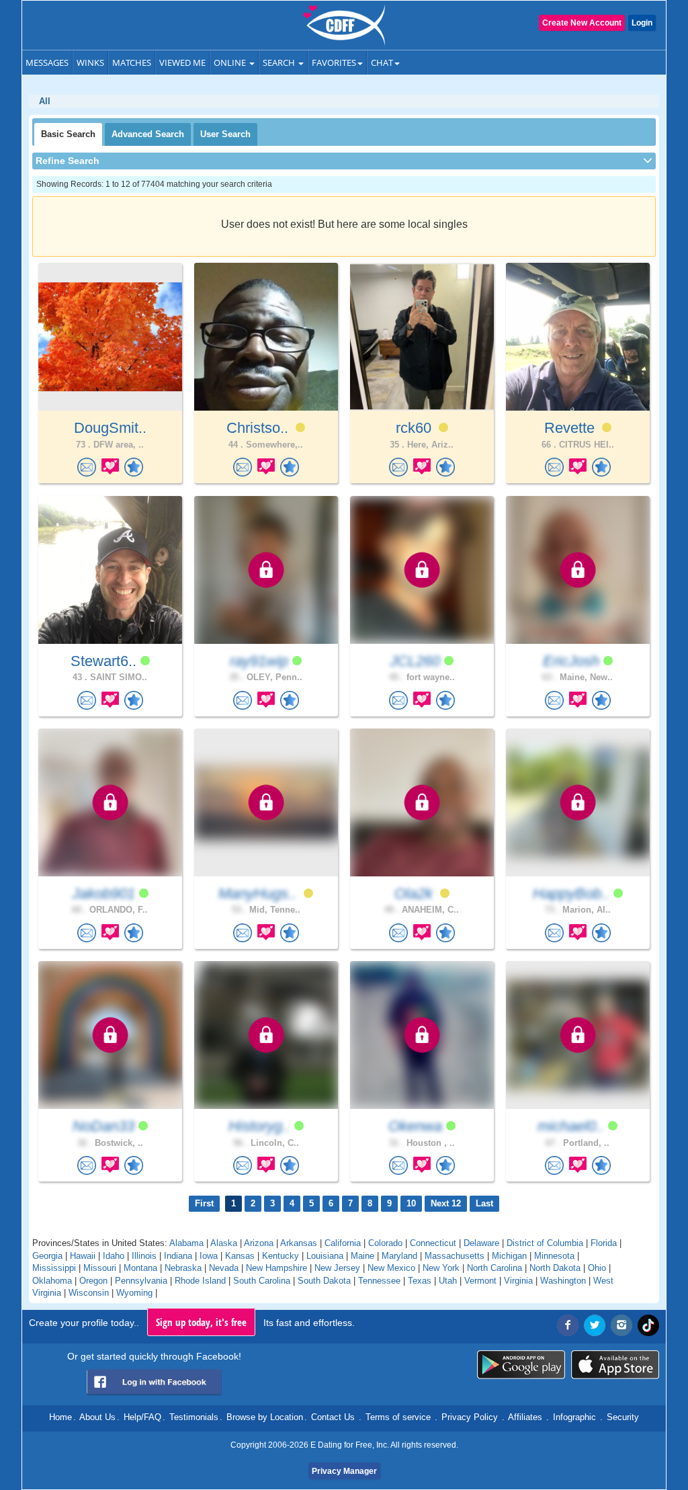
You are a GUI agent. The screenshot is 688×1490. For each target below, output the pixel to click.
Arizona (258, 1243)
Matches (131, 62)
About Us (97, 1417)
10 (411, 1203)
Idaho (113, 1256)
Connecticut (433, 1243)
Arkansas (298, 1243)
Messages (47, 62)
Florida (604, 1243)
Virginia (518, 1281)
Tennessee (379, 1281)
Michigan (509, 1256)
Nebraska (183, 1268)
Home (60, 1417)
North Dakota (554, 1268)
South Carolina (261, 1281)
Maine (362, 1256)
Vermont (480, 1281)
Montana (140, 1268)
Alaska (223, 1243)
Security (623, 1417)
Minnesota (554, 1256)
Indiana (178, 1256)
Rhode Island (200, 1281)
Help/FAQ (142, 1417)
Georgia (47, 1256)
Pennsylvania (141, 1281)
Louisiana (324, 1256)
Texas (419, 1281)
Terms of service (398, 1417)
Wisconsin (89, 1293)
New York (441, 1268)
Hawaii (82, 1256)
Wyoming (134, 1293)
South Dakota (324, 1281)
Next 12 (446, 1203)
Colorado (385, 1243)
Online (231, 62)
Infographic (574, 1417)
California (343, 1243)
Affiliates (525, 1417)
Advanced (148, 134)
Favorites (334, 62)
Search (280, 62)
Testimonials (193, 1417)
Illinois (144, 1256)
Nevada (224, 1268)
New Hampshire (276, 1268)
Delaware (481, 1243)
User (225, 134)
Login (642, 23)
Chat (382, 62)
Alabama (186, 1243)
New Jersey (337, 1268)
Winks (90, 62)
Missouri (99, 1268)
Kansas (240, 1256)
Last (484, 1203)
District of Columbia (545, 1243)
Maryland (399, 1256)
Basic (68, 134)
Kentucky (280, 1256)
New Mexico (391, 1268)
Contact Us (333, 1417)
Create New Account (581, 23)
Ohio (597, 1268)
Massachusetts (454, 1256)
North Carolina (494, 1268)
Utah (448, 1281)
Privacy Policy (469, 1417)
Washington (563, 1281)
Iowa (209, 1256)
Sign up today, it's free (201, 1322)
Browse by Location (264, 1417)
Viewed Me (182, 62)
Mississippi (54, 1268)
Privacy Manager (344, 1471)
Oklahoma (52, 1281)
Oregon (93, 1281)
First (204, 1203)
